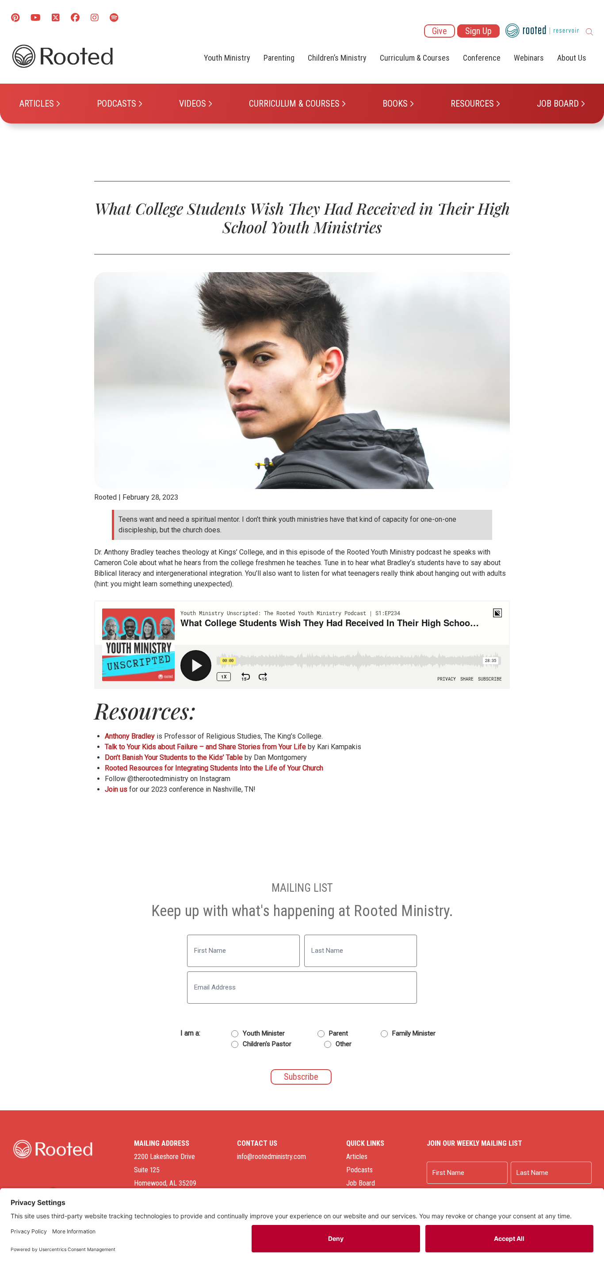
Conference (482, 57)
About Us (571, 57)
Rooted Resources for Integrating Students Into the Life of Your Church (214, 768)
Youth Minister (264, 1033)
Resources (472, 103)
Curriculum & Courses (294, 103)
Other (344, 1044)
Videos (192, 103)
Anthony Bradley (130, 736)
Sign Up (478, 31)
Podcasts (116, 103)
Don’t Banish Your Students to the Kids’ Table (174, 757)
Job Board (558, 103)
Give (439, 31)
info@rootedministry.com (271, 1156)
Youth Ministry (227, 57)
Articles (36, 103)
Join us (116, 789)
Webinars (529, 57)
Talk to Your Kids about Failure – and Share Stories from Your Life (205, 747)
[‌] (56, 18)
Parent (338, 1033)
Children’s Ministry (337, 57)
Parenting (279, 57)
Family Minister (414, 1033)
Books (395, 103)
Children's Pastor (267, 1044)
